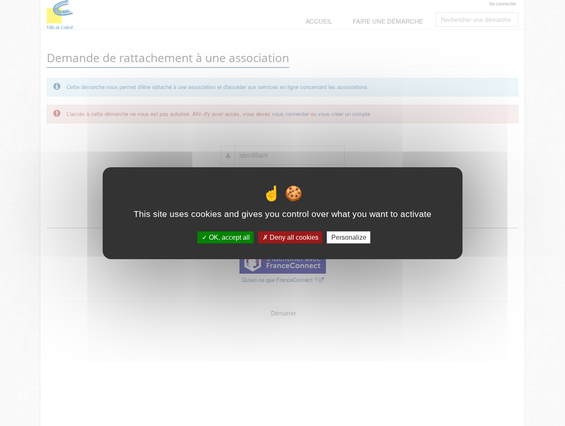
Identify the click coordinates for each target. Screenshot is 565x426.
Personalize (348, 237)
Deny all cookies (293, 237)
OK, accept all (228, 237)
